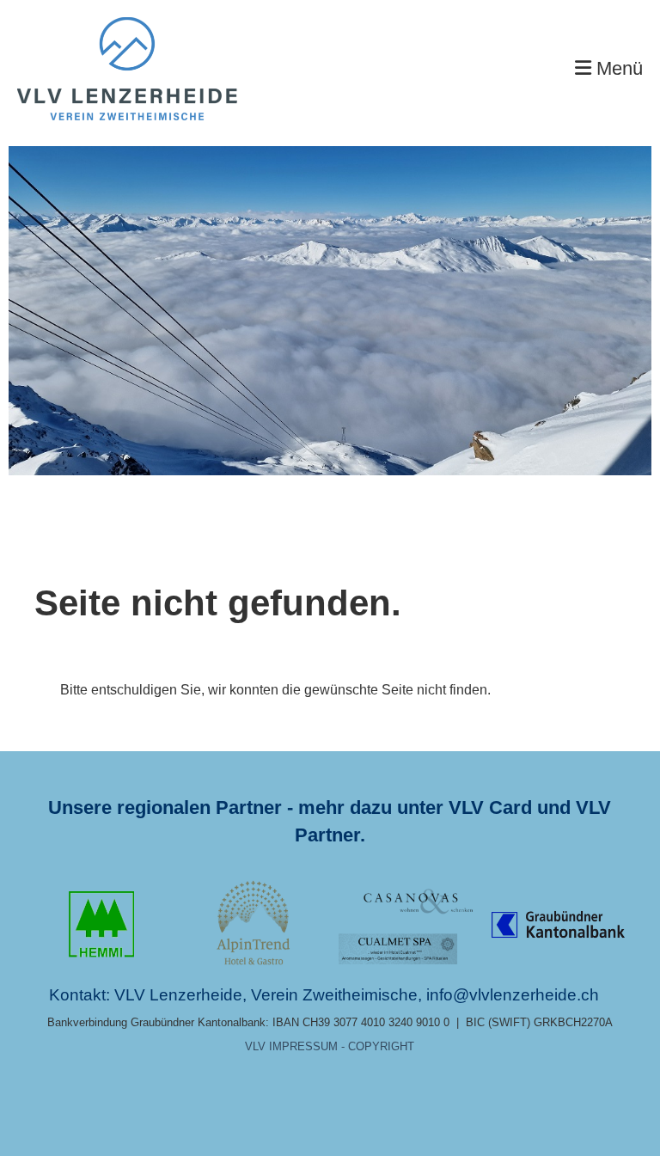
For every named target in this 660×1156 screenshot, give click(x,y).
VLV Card (490, 807)
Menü (617, 68)
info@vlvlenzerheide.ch (512, 995)
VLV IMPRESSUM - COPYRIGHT (329, 1046)
